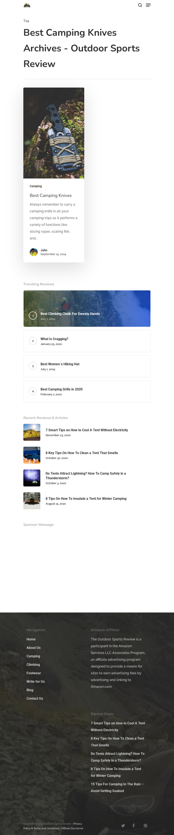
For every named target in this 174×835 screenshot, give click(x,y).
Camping (36, 186)
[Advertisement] (55, 308)
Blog (30, 690)
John (44, 250)
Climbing (33, 665)
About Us (34, 648)
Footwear (34, 673)
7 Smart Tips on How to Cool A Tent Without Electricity (118, 726)
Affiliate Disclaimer (72, 828)
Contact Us (35, 698)
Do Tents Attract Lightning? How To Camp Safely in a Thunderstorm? (118, 757)
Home (31, 639)
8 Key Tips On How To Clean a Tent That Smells (117, 741)
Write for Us (36, 682)
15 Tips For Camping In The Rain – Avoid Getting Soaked (117, 787)
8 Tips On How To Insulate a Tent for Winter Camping (116, 772)
